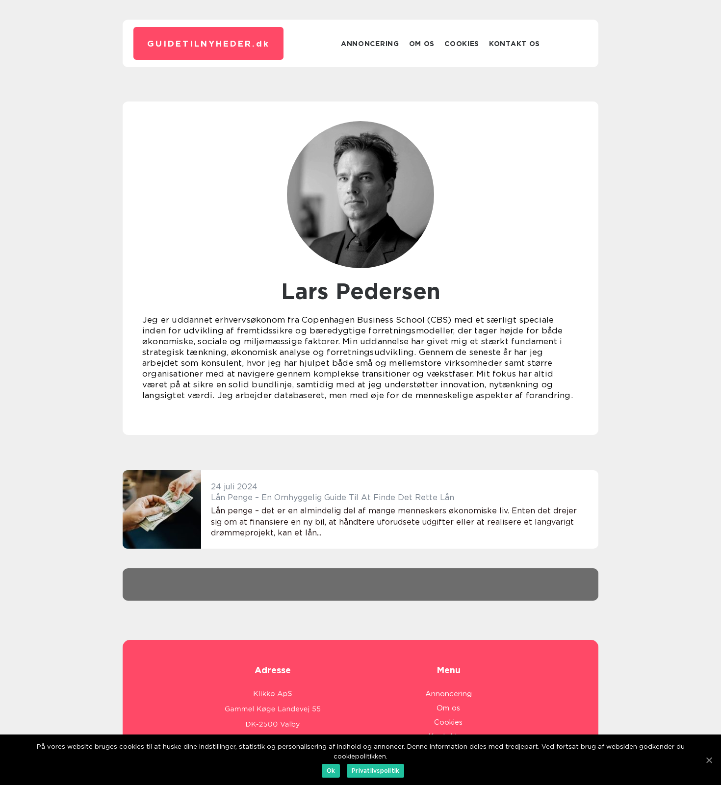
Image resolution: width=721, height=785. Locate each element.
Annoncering (370, 44)
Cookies (461, 44)
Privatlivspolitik (375, 770)
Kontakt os (514, 44)
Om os (422, 44)
